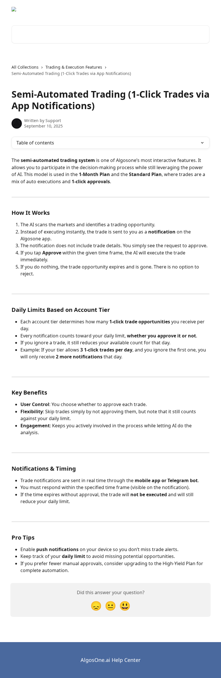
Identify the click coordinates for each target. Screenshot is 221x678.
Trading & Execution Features (73, 67)
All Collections (25, 67)
